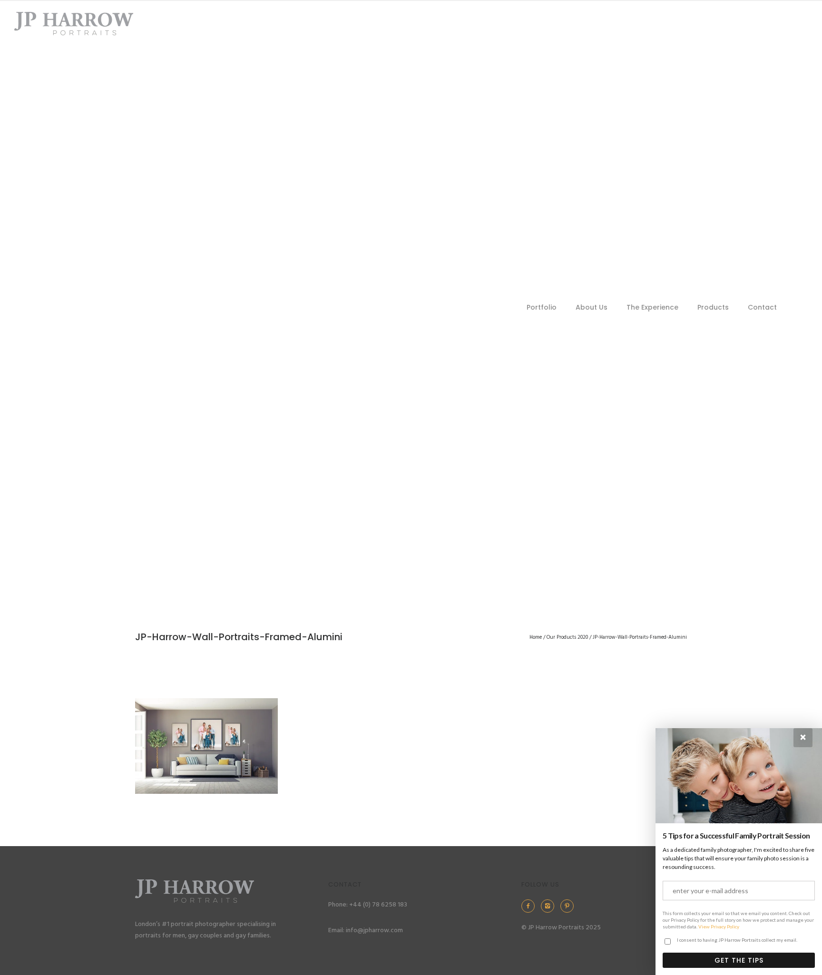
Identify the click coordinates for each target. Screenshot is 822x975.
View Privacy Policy (718, 926)
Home (535, 637)
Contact (762, 307)
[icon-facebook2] (530, 906)
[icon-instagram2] (550, 906)
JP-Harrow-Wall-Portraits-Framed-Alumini (640, 637)
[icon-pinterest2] (569, 906)
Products (713, 307)
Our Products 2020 (567, 637)
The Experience (652, 307)
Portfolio (542, 307)
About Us (591, 307)
